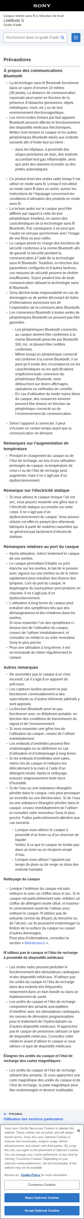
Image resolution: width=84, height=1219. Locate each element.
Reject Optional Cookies (42, 1197)
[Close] (79, 1131)
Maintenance (35, 943)
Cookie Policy (31, 1175)
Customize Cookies (42, 1184)
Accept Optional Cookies (42, 1210)
